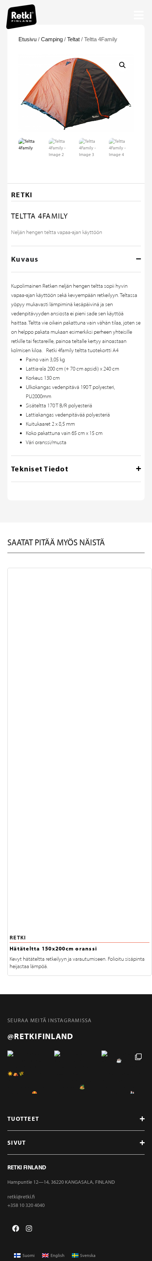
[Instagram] (28, 1228)
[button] (122, 65)
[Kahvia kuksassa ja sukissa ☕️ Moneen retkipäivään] (123, 1072)
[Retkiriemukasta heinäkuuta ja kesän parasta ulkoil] (29, 1072)
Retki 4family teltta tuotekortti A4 (82, 350)
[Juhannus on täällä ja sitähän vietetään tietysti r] (75, 1072)
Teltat (73, 39)
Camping (52, 39)
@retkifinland (40, 1036)
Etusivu (27, 39)
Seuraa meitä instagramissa (49, 1020)
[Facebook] (15, 1228)
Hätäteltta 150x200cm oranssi (53, 948)
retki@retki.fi (21, 1196)
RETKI (18, 937)
